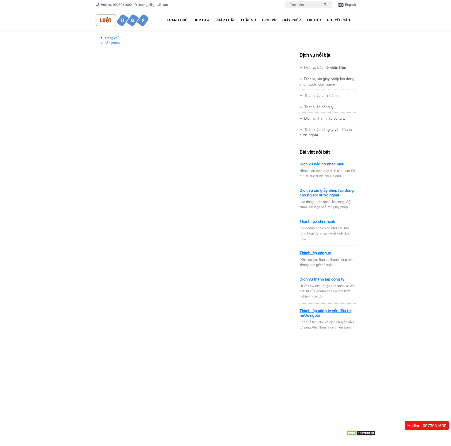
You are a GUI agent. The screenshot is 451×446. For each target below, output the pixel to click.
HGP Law (202, 20)
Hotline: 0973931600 (426, 425)
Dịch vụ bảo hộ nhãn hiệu (324, 67)
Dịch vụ (269, 20)
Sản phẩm (112, 42)
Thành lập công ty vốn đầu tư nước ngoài (325, 313)
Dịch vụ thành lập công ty (324, 118)
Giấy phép (291, 20)
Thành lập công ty (318, 106)
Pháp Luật (225, 20)
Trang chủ (177, 20)
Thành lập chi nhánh (320, 95)
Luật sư (249, 20)
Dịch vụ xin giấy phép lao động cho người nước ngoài (326, 81)
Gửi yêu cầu (338, 20)
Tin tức (314, 20)
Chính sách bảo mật (217, 372)
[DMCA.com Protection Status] (351, 432)
